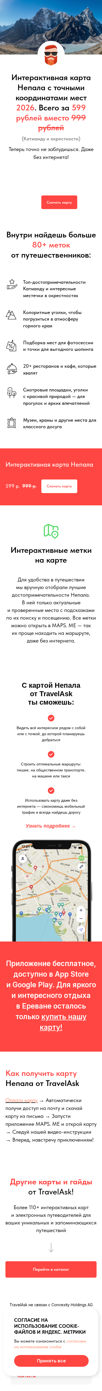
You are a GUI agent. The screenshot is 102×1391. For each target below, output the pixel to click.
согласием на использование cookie (50, 1343)
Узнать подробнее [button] (51, 826)
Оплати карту (21, 1100)
